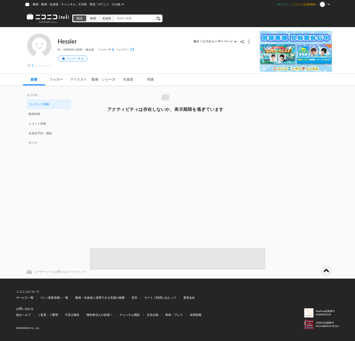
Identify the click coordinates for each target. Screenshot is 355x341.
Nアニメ (103, 4)
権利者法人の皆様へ (99, 314)
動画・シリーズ (103, 79)
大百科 (82, 4)
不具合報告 (72, 314)
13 (125, 50)
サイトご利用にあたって (160, 297)
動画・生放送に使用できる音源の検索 (100, 297)
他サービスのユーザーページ (213, 41)
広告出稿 (152, 314)
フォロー (56, 79)
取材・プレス (174, 314)
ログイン (283, 4)
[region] (49, 123)
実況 (92, 4)
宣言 (134, 297)
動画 (36, 4)
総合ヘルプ (23, 314)
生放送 (54, 4)
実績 (150, 79)
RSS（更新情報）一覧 (54, 297)
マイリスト (78, 79)
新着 (34, 79)
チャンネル (68, 4)
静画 (44, 4)
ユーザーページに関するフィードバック (60, 271)
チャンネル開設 (130, 314)
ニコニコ (48, 18)
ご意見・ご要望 (48, 314)
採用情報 (195, 314)
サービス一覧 (25, 297)
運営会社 (189, 297)
